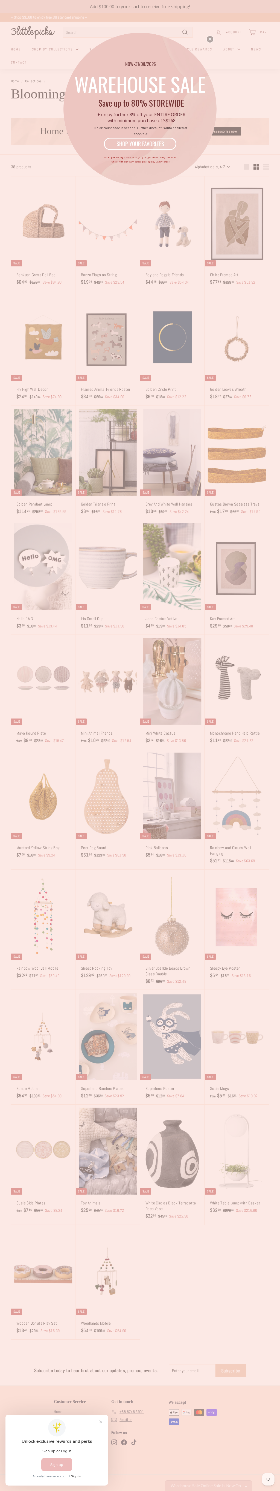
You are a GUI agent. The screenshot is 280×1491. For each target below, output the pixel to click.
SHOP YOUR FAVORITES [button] (140, 144)
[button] (210, 39)
